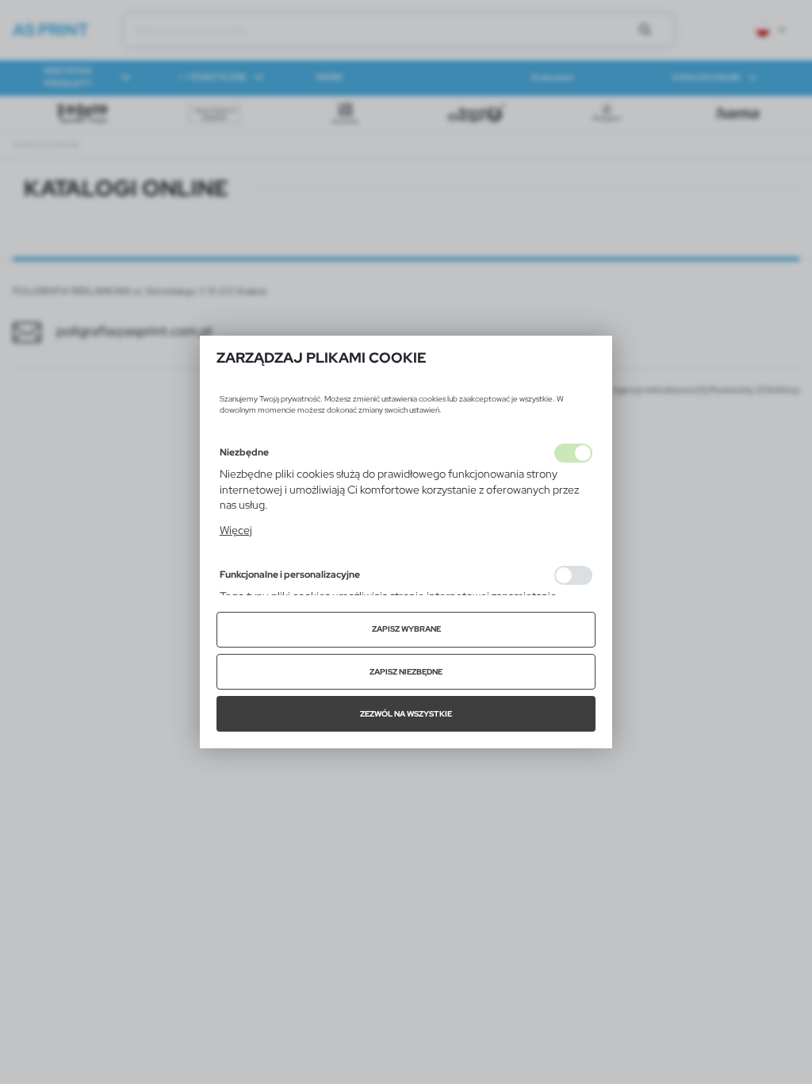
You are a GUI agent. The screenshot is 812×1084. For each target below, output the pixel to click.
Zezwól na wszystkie (406, 714)
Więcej (236, 530)
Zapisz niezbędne (406, 672)
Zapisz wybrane (406, 629)
